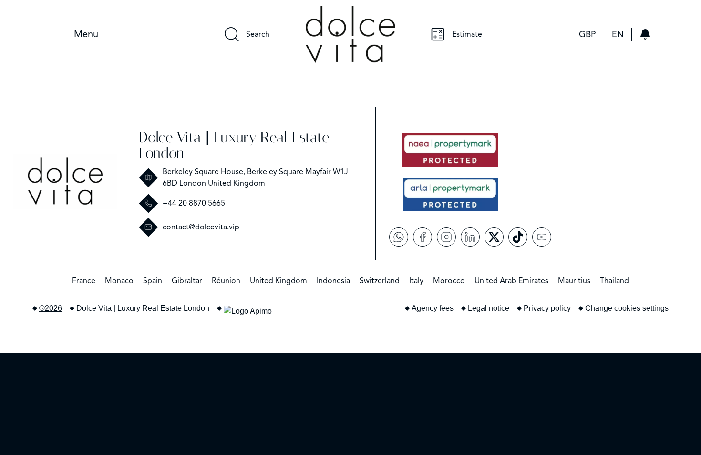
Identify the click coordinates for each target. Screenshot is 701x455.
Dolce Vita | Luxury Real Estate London (234, 145)
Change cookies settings (627, 308)
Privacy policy (547, 308)
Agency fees (433, 308)
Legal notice (488, 308)
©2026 (50, 308)
